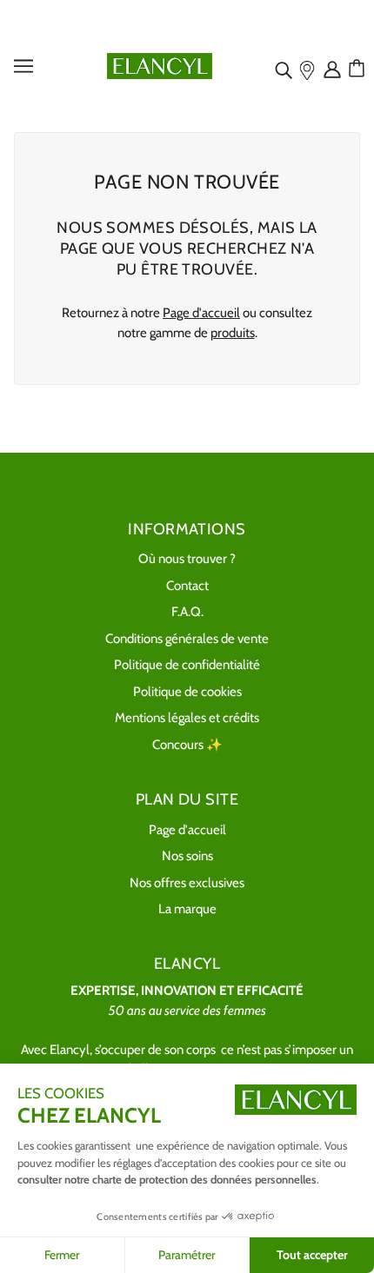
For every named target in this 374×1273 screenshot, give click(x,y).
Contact (187, 585)
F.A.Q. (187, 612)
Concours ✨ (187, 745)
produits (232, 333)
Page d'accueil (201, 313)
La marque (187, 909)
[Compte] (334, 69)
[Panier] (359, 69)
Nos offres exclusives (187, 883)
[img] (285, 69)
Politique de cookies (187, 691)
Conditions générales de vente (187, 638)
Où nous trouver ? (187, 559)
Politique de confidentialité (187, 665)
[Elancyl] (159, 65)
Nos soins (187, 856)
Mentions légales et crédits (187, 718)
